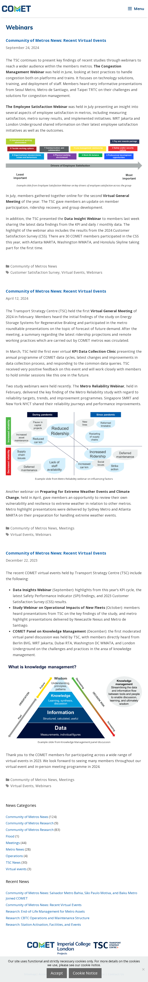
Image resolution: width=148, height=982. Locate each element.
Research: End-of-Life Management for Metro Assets (45, 911)
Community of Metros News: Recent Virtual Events (56, 40)
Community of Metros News (33, 266)
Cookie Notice (85, 973)
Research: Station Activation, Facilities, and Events (43, 924)
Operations (14, 856)
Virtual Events (73, 272)
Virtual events (16, 869)
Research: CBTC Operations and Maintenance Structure (47, 918)
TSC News (13, 862)
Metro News (15, 849)
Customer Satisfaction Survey (35, 272)
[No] (143, 969)
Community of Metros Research (30, 823)
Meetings (66, 528)
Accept (57, 973)
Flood (10, 836)
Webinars (94, 272)
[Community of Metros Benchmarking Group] (16, 8)
